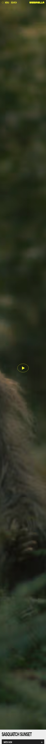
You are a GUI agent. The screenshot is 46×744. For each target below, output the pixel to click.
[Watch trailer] (23, 368)
